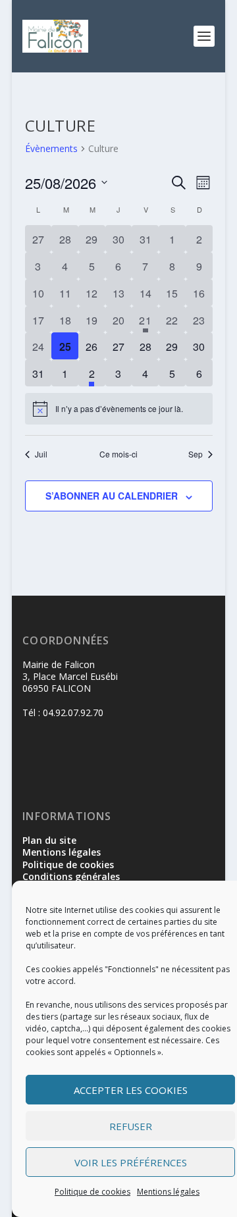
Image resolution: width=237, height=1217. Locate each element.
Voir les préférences (130, 1162)
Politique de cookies (92, 1191)
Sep (195, 454)
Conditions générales (71, 876)
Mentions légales (168, 1191)
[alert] (119, 409)
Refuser (130, 1126)
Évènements (51, 148)
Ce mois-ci (118, 454)
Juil (41, 454)
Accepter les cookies (131, 1090)
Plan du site (49, 840)
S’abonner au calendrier (111, 495)
